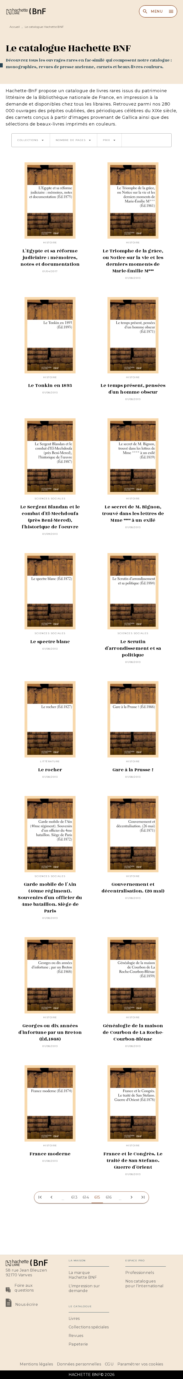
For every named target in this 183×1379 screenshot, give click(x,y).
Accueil (15, 27)
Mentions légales (36, 1364)
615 (97, 1197)
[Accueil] (26, 11)
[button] (31, 140)
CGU (109, 1364)
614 (86, 1197)
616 (109, 1197)
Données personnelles (79, 1364)
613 (74, 1197)
